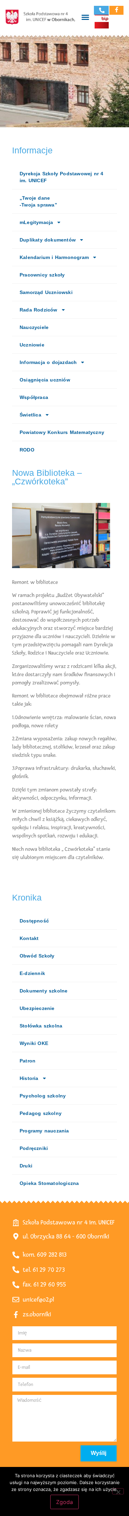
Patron (27, 1060)
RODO (27, 450)
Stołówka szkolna (41, 1026)
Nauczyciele (34, 327)
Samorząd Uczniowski (46, 292)
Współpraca (34, 397)
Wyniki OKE (34, 1043)
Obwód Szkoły (37, 956)
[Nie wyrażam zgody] (118, 1491)
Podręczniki (34, 1148)
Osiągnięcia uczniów (45, 380)
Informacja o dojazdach (48, 362)
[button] (85, 17)
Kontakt (29, 938)
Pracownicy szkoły (42, 275)
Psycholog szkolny (43, 1095)
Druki (26, 1165)
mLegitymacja (36, 222)
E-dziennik (32, 973)
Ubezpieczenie (37, 1008)
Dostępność (34, 921)
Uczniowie (32, 345)
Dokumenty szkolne (43, 991)
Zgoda (64, 1502)
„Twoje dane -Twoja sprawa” (38, 201)
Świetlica (30, 415)
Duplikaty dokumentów (48, 240)
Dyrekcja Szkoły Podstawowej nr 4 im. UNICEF (61, 177)
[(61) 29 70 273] (102, 10)
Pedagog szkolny (41, 1113)
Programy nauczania (44, 1130)
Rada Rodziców (38, 310)
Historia (29, 1078)
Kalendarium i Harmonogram (54, 257)
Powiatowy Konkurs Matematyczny (62, 432)
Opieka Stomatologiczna (49, 1183)
